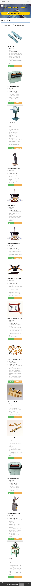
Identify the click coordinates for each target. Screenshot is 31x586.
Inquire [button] (11, 66)
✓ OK (21, 584)
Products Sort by (20, 25)
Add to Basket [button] (18, 66)
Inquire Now (16, 13)
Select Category (7, 25)
